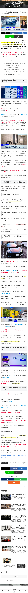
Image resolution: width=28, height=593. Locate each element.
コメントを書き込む (14, 576)
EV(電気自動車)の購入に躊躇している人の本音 (14, 69)
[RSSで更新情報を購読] (14, 482)
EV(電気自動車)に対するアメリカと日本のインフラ (14, 63)
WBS (13, 462)
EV (10, 462)
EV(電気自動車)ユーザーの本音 (11, 67)
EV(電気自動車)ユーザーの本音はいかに (12, 65)
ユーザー (18, 462)
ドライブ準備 (4, 462)
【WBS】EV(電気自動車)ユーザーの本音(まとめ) (14, 74)
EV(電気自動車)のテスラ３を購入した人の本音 (14, 71)
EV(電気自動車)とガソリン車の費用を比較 (12, 72)
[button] (18, 36)
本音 (22, 462)
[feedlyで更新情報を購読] (20, 479)
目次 (12, 60)
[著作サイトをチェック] (7, 479)
